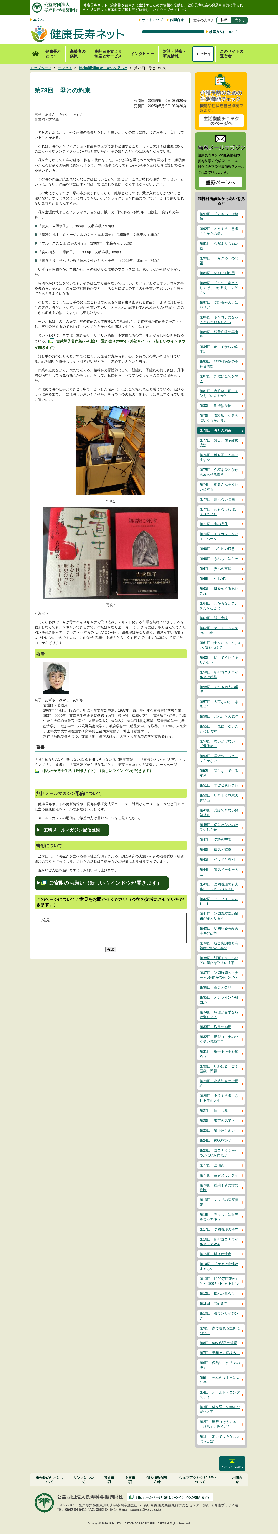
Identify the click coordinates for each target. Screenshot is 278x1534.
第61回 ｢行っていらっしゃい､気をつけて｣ (220, 645)
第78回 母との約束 (215, 430)
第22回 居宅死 (212, 1165)
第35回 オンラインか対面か (219, 1000)
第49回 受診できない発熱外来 (219, 812)
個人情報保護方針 (157, 1480)
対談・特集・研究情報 (175, 53)
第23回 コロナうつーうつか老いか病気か (219, 1153)
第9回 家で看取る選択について (220, 1330)
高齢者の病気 (78, 53)
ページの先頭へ (232, 1467)
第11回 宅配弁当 (213, 1303)
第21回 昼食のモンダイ (219, 1175)
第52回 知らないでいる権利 (219, 773)
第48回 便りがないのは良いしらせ (219, 827)
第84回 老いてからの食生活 (219, 349)
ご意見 (44, 920)
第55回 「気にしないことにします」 (219, 729)
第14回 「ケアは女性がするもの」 (219, 1266)
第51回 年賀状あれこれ (219, 785)
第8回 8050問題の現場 (218, 1343)
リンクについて (83, 1480)
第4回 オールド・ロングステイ (220, 1395)
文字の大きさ (203, 20)
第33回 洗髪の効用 (215, 1027)
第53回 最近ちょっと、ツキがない (219, 758)
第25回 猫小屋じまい (217, 1130)
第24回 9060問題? (215, 1140)
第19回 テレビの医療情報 (219, 1202)
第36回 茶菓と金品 (215, 987)
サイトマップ (152, 20)
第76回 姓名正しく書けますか (219, 457)
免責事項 (130, 1480)
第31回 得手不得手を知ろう (219, 1054)
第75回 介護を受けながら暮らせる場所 (219, 472)
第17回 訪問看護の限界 (219, 1229)
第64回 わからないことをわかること (219, 606)
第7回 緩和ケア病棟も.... (220, 1353)
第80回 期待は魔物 (215, 406)
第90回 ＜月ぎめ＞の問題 (219, 260)
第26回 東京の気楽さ (217, 1120)
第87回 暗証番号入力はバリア (219, 305)
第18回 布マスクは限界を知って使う (219, 1217)
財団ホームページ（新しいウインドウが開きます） (173, 1497)
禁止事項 (109, 1480)
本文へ (38, 20)
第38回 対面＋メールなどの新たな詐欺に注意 (219, 960)
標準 (224, 20)
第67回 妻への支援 (215, 569)
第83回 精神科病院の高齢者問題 (219, 364)
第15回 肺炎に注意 (215, 1254)
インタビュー (142, 54)
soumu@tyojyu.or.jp (145, 1509)
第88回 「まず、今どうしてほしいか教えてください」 (219, 287)
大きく (240, 20)
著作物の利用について (50, 1480)
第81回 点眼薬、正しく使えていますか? (219, 393)
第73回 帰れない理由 (217, 499)
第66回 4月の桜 (213, 578)
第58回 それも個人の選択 (219, 689)
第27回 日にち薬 (214, 1110)
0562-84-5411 (76, 1509)
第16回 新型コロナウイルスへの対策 (219, 1241)
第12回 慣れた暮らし (217, 1293)
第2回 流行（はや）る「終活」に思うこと (218, 1424)
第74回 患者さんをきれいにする (219, 487)
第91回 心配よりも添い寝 (219, 246)
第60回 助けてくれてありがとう (219, 660)
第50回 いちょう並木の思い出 (219, 798)
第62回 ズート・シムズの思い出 (219, 630)
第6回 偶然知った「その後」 (220, 1365)
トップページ (35, 54)
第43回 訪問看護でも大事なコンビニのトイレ (219, 886)
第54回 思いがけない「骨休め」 (217, 743)
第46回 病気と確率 (215, 849)
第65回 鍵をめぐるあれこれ (219, 591)
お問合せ (177, 20)
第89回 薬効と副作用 (217, 273)
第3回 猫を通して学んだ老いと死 (220, 1409)
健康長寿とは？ (53, 53)
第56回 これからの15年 (219, 716)
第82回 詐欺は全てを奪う (219, 378)
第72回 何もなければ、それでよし (219, 511)
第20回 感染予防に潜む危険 (219, 1187)
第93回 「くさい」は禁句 (219, 216)
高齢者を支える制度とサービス (108, 53)
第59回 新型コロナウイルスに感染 (219, 674)
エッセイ (203, 54)
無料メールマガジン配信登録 (72, 830)
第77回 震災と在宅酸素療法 (219, 443)
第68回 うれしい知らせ (219, 559)
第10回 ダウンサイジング (219, 1316)
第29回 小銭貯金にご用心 (219, 1083)
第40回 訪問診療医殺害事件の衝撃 (219, 931)
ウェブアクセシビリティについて (200, 1480)
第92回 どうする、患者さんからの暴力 (219, 231)
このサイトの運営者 (231, 53)
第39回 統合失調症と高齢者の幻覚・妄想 (219, 945)
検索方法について (223, 32)
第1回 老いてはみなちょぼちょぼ (220, 1439)
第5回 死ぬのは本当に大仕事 (220, 1380)
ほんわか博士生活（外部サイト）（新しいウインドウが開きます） (97, 771)
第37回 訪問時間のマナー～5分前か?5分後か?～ (219, 975)
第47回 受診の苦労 (215, 839)
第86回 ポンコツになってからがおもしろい (219, 319)
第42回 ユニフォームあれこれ (219, 901)
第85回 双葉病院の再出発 (219, 334)
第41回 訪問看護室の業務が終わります (219, 916)
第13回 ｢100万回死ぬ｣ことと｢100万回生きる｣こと (220, 1281)
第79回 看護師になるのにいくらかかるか (219, 418)
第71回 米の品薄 (214, 524)
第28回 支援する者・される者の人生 (219, 1098)
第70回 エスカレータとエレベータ (219, 536)
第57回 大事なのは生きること (219, 704)
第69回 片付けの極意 (217, 549)
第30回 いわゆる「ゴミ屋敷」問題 (219, 1069)
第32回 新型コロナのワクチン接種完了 (219, 1039)
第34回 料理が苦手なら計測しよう (219, 1014)
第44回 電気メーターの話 (219, 872)
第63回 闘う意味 (214, 618)
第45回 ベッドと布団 (217, 859)
